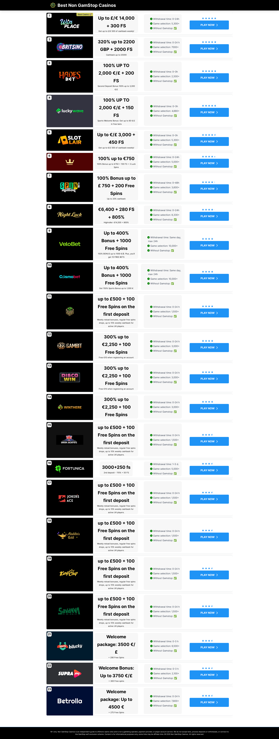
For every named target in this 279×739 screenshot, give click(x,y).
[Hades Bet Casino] (69, 76)
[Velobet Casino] (69, 244)
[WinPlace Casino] (69, 23)
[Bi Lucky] (69, 646)
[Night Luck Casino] (69, 215)
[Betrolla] (69, 701)
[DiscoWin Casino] (69, 377)
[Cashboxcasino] (69, 311)
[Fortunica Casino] (69, 469)
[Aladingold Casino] (69, 535)
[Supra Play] (69, 673)
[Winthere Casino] (69, 407)
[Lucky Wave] (69, 111)
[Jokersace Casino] (69, 497)
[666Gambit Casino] (69, 346)
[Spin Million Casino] (69, 187)
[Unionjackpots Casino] (69, 440)
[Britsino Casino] (69, 47)
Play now (208, 24)
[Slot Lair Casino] (69, 140)
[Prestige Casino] (69, 161)
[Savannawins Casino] (69, 611)
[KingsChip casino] (69, 573)
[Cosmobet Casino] (69, 277)
